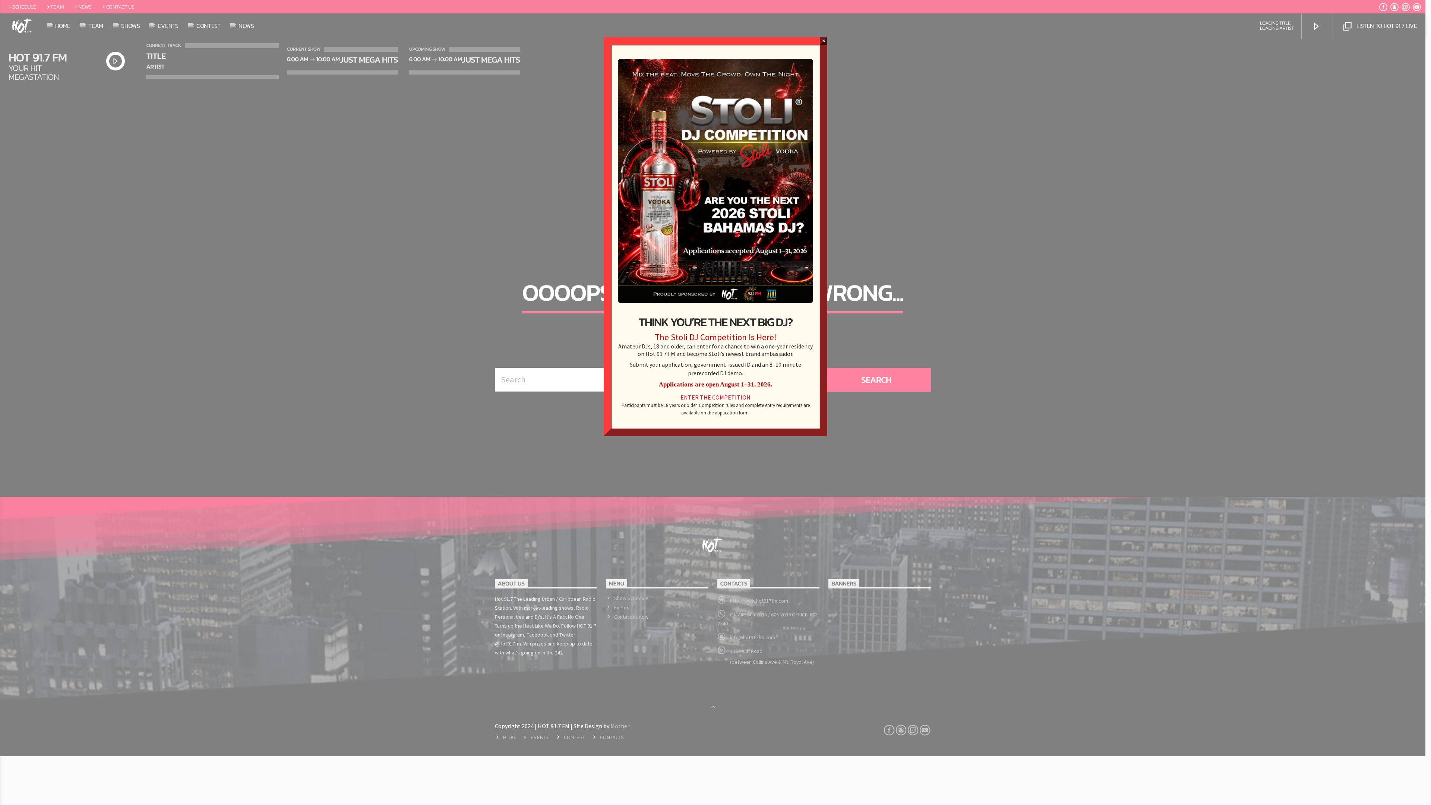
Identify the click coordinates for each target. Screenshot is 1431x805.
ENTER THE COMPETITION (715, 397)
